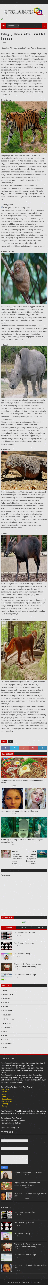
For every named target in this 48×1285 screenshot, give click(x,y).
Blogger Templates (34, 1282)
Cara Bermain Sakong (22, 954)
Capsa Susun (7, 1011)
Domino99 (7, 1015)
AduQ (5, 990)
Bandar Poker (8, 994)
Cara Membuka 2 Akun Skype (25, 975)
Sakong (6, 1039)
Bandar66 (6, 998)
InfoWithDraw (8, 1019)
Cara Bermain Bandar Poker (24, 933)
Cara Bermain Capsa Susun (24, 943)
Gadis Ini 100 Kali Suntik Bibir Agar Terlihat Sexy (19, 811)
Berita (5, 1007)
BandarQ (6, 1002)
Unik (10, 742)
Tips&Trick (7, 1044)
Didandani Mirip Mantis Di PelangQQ (28, 1172)
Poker (5, 1031)
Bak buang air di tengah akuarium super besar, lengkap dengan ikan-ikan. (22, 841)
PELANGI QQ (7, 1027)
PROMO (5, 1035)
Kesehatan (7, 1023)
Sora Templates (20, 1282)
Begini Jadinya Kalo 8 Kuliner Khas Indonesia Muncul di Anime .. (22, 781)
